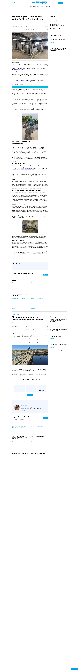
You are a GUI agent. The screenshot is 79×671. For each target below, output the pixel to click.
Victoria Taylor (14, 326)
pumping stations (23, 80)
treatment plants (15, 80)
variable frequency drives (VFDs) (40, 149)
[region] (39, 669)
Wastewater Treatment (16, 13)
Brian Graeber (14, 26)
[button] (12, 3)
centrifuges (24, 81)
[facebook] (26, 29)
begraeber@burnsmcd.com (18, 69)
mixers (20, 81)
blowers (16, 81)
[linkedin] (28, 29)
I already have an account (30, 397)
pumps (13, 81)
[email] (33, 29)
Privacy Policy (30, 668)
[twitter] (29, 29)
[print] (47, 29)
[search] (14, 3)
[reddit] (31, 29)
